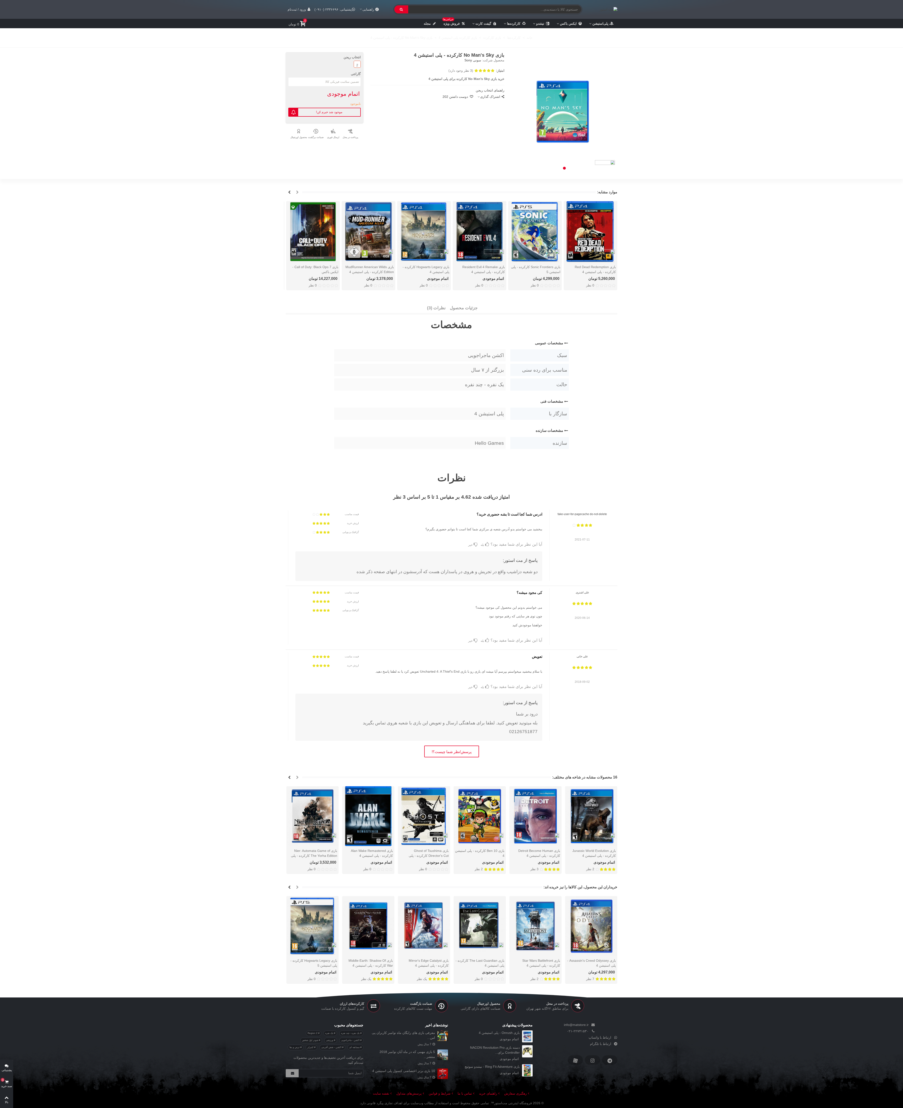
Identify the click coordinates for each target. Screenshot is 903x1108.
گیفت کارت (483, 23)
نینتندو (540, 23)
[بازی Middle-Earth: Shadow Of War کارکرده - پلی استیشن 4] (368, 926)
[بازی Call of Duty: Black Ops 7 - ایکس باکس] (313, 231)
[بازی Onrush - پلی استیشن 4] (527, 1036)
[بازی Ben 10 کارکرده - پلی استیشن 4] (480, 816)
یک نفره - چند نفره (350, 1033)
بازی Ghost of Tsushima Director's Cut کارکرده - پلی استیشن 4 (429, 855)
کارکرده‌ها (513, 23)
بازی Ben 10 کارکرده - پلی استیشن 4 (479, 853)
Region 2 (313, 1033)
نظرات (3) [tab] (436, 308)
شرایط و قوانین (440, 1093)
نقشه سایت (381, 1093)
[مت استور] (606, 9)
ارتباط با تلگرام (600, 1044)
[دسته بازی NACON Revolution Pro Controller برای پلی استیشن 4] (527, 1051)
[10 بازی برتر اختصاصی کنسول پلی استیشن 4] (442, 1073)
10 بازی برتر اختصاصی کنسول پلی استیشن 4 (403, 1071)
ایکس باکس (568, 23)
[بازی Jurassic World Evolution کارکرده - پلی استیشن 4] (591, 816)
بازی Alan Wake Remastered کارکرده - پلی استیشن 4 (372, 853)
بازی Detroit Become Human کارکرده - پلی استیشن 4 (539, 853)
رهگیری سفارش (515, 1093)
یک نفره (329, 1033)
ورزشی (330, 1040)
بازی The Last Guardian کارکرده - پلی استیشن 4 (479, 963)
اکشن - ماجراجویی (350, 1040)
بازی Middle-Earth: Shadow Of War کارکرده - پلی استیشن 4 (371, 963)
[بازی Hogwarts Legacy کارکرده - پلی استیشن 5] (312, 926)
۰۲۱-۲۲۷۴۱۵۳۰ (578, 1031)
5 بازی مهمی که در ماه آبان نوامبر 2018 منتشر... (407, 1054)
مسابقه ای (354, 1047)
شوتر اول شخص (310, 1040)
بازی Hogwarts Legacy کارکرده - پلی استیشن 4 (426, 269)
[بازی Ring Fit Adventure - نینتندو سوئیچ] (527, 1070)
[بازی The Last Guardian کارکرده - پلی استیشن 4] (480, 926)
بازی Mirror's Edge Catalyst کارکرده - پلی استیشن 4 (429, 963)
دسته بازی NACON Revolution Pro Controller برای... (495, 1050)
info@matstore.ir (576, 1025)
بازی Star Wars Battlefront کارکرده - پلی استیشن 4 (541, 963)
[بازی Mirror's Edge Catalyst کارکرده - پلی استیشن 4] (424, 926)
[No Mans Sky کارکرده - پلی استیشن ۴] (564, 112)
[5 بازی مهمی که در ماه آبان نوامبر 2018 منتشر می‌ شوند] (442, 1054)
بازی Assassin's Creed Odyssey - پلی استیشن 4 (591, 963)
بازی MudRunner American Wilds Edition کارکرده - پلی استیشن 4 (369, 269)
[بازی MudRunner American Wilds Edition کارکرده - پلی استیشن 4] (368, 231)
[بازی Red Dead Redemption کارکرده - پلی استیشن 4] (590, 231)
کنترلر (310, 1047)
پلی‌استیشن (600, 23)
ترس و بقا (294, 1047)
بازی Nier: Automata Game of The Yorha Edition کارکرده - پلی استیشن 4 (314, 855)
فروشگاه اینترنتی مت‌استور (513, 1103)
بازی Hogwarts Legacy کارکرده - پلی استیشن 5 (313, 963)
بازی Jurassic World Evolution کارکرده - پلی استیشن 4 (594, 853)
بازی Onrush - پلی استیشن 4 (499, 1033)
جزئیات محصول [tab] (464, 308)
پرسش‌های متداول (409, 1093)
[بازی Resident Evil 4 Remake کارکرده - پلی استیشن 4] (479, 231)
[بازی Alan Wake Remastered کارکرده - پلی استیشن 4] (368, 816)
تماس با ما (465, 1093)
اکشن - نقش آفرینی (331, 1047)
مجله (427, 23)
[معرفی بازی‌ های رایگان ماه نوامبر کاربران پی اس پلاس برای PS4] (442, 1035)
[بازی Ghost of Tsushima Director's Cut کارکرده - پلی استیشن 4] (424, 816)
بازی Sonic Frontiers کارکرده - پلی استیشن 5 (535, 269)
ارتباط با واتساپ (600, 1037)
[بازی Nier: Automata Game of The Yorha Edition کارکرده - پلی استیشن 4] (312, 816)
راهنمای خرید (488, 1093)
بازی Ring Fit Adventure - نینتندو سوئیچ (492, 1066)
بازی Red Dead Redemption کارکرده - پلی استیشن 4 (595, 269)
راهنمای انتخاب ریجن (490, 90)
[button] (564, 168)
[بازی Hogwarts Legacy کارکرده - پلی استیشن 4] (424, 231)
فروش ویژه (451, 22)
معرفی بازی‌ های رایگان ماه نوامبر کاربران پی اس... (403, 1035)
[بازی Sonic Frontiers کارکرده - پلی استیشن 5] (535, 231)
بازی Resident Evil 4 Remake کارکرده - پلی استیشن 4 (483, 269)
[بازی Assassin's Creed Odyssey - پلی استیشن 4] (591, 926)
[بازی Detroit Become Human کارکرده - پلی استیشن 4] (535, 816)
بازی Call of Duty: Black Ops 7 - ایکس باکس (315, 269)
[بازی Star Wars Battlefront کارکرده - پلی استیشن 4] (535, 926)
